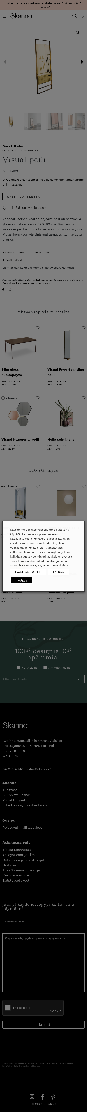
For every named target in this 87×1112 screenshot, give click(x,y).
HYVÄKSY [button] (21, 580)
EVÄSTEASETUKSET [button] (28, 572)
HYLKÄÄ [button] (58, 572)
